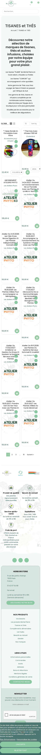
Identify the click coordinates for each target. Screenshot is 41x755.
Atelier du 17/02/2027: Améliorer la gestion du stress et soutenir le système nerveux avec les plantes (10, 352)
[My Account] (34, 4)
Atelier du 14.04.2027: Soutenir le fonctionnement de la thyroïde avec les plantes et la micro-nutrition (30, 186)
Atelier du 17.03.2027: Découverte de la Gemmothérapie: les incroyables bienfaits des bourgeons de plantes (30, 295)
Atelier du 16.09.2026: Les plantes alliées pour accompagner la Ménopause (10, 292)
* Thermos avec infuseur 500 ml (30, 132)
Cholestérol (30, 136)
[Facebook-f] (14, 560)
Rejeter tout (20, 750)
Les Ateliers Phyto (10, 186)
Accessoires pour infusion (10, 139)
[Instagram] (26, 560)
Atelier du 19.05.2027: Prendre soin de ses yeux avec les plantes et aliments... (10, 405)
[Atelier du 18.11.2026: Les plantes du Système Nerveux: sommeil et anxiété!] (30, 366)
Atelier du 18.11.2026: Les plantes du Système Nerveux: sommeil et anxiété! (30, 348)
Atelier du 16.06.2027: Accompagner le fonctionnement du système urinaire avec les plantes (30, 239)
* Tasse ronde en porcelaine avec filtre (10, 133)
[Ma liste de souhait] (30, 3)
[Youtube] (20, 560)
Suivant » (30, 454)
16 (23, 454)
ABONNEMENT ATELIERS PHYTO (10, 181)
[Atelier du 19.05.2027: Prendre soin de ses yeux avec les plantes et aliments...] (10, 423)
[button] (20, 603)
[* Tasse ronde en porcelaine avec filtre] (10, 151)
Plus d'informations (7, 739)
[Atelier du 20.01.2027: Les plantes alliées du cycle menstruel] (30, 421)
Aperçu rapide (16, 146)
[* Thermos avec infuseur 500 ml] (30, 148)
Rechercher (36, 11)
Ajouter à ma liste (16, 141)
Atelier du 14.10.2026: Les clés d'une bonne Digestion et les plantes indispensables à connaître (10, 239)
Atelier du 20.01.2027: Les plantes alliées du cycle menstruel (30, 404)
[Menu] (3, 4)
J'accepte (20, 744)
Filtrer (4, 123)
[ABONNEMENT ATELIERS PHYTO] (10, 197)
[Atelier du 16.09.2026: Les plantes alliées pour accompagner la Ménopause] (10, 310)
